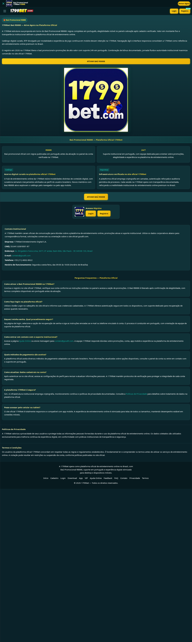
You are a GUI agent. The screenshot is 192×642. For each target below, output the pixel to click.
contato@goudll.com (21, 255)
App (81, 478)
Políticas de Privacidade (136, 394)
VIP (86, 478)
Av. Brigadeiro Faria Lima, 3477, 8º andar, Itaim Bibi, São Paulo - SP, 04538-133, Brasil (53, 251)
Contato (123, 478)
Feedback (108, 478)
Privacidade (134, 478)
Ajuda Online (25, 341)
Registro (185, 10)
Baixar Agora (184, 3)
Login (174, 11)
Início (45, 478)
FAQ (116, 478)
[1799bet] (79, 211)
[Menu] (5, 11)
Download (72, 478)
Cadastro (54, 478)
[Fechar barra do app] (3, 3)
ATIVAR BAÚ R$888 (96, 61)
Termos (145, 478)
